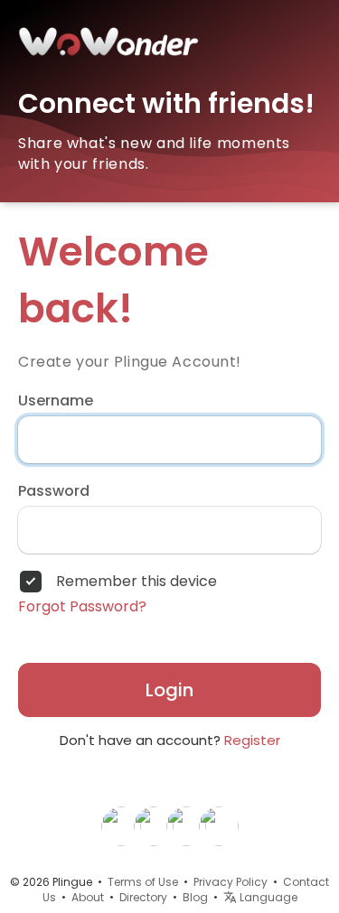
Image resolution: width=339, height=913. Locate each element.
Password (53, 491)
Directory (143, 897)
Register (252, 740)
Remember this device (136, 582)
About (87, 897)
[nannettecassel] (219, 825)
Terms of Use (143, 882)
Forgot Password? (82, 607)
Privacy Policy (230, 882)
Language (267, 897)
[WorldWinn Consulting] (154, 825)
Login (169, 690)
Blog (195, 897)
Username (55, 401)
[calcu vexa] (186, 825)
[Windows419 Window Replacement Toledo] (121, 825)
